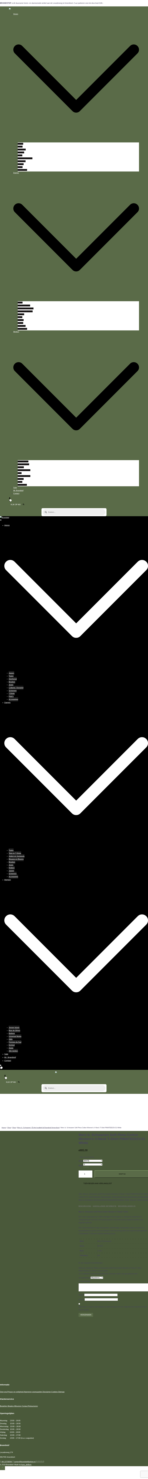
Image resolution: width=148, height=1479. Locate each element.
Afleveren (18, 1406)
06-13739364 (6, 1462)
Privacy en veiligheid (15, 1392)
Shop (9, 1128)
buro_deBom (26, 1465)
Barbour (21, 467)
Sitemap (61, 1392)
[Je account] (9, 498)
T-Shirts (21, 164)
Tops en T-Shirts (24, 305)
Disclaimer (47, 1392)
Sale (15, 488)
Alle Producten (94, 1197)
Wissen (86, 1167)
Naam (81, 1295)
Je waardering (85, 1278)
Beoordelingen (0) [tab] (127, 1206)
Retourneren (33, 1406)
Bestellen (4, 1406)
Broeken (21, 152)
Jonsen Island (23, 461)
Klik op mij (16, 504)
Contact (16, 493)
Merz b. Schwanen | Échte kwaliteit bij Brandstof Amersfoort (38, 1128)
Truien (20, 147)
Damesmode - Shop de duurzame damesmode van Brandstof (124, 1197)
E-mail (82, 1299)
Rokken (21, 320)
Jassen (20, 144)
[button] (24, 504)
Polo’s (20, 167)
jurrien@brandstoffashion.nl (25, 1462)
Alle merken (22, 485)
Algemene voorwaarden (33, 1392)
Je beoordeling (85, 1281)
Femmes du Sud (24, 476)
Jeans (20, 155)
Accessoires (22, 170)
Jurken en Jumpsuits (25, 308)
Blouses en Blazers (25, 311)
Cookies (54, 1392)
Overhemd (22, 149)
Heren (15, 14)
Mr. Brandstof (18, 490)
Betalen (11, 1406)
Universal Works (24, 470)
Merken (16, 332)
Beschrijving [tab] (85, 1206)
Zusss (20, 482)
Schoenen (22, 161)
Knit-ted (21, 479)
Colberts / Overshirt (25, 158)
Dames (16, 173)
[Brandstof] (13, 9)
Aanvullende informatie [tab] (104, 1206)
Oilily (20, 473)
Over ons (3, 1392)
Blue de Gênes (23, 464)
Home (4, 1128)
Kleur (81, 1161)
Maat (81, 1165)
